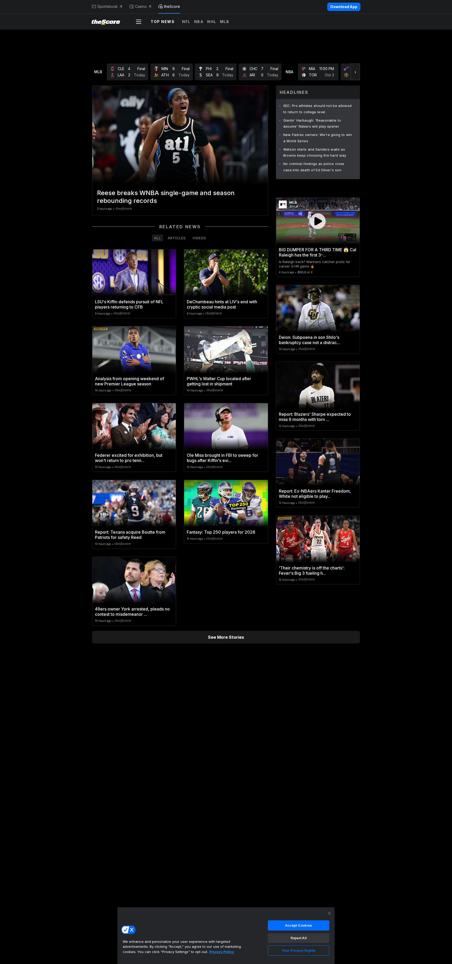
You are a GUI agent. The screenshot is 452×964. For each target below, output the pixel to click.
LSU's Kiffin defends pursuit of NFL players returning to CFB (129, 304)
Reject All (299, 938)
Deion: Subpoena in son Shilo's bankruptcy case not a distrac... (309, 340)
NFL (186, 21)
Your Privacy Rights (298, 950)
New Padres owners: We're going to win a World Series (317, 138)
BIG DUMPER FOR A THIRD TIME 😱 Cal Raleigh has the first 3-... (317, 252)
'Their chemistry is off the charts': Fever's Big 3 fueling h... (311, 570)
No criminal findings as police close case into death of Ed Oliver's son (313, 167)
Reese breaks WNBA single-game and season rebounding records (166, 196)
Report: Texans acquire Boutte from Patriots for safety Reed (130, 534)
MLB (224, 21)
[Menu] (138, 22)
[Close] (329, 913)
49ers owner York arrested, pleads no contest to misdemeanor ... (132, 611)
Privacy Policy (221, 952)
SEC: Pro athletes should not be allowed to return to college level (317, 109)
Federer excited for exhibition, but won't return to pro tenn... (128, 458)
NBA (199, 21)
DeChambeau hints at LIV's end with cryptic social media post (222, 304)
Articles (177, 238)
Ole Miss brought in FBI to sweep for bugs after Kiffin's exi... (222, 458)
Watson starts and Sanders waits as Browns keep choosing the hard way (314, 152)
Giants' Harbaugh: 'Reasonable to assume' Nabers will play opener (312, 123)
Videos (199, 238)
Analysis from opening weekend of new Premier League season (129, 381)
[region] (226, 935)
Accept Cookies (298, 925)
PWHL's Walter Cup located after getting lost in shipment (219, 381)
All (157, 238)
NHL (211, 21)
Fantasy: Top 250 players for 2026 (221, 532)
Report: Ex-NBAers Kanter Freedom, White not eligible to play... (315, 493)
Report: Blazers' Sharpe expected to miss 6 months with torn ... (315, 417)
